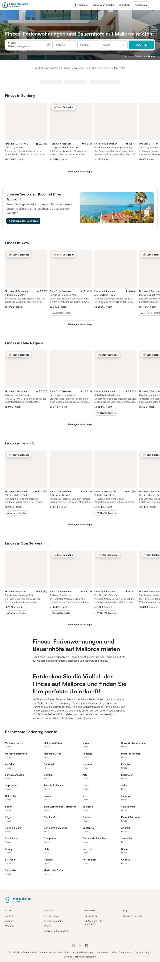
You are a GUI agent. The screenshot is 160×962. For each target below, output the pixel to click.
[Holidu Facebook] (86, 945)
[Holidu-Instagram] (74, 945)
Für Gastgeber (91, 916)
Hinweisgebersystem (85, 956)
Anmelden (124, 5)
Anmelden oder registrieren (23, 220)
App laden (83, 5)
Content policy (142, 952)
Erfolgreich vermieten (103, 5)
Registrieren (141, 5)
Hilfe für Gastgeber (53, 921)
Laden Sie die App (132, 916)
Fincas (151, 56)
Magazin (9, 926)
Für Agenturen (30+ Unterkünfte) (94, 922)
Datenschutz (125, 952)
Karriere (9, 916)
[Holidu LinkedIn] (80, 945)
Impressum (102, 952)
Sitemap (68, 956)
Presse (47, 926)
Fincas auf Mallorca (135, 56)
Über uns (9, 921)
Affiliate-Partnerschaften (56, 931)
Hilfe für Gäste (51, 916)
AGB (114, 952)
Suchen (141, 44)
